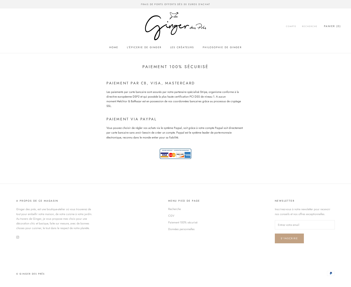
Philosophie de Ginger (222, 47)
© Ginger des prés (30, 273)
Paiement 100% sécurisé (182, 222)
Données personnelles (181, 229)
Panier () (332, 26)
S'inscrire (289, 238)
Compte (291, 26)
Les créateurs (182, 47)
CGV (171, 216)
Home (113, 47)
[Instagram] (17, 237)
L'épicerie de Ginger (144, 47)
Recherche (309, 26)
